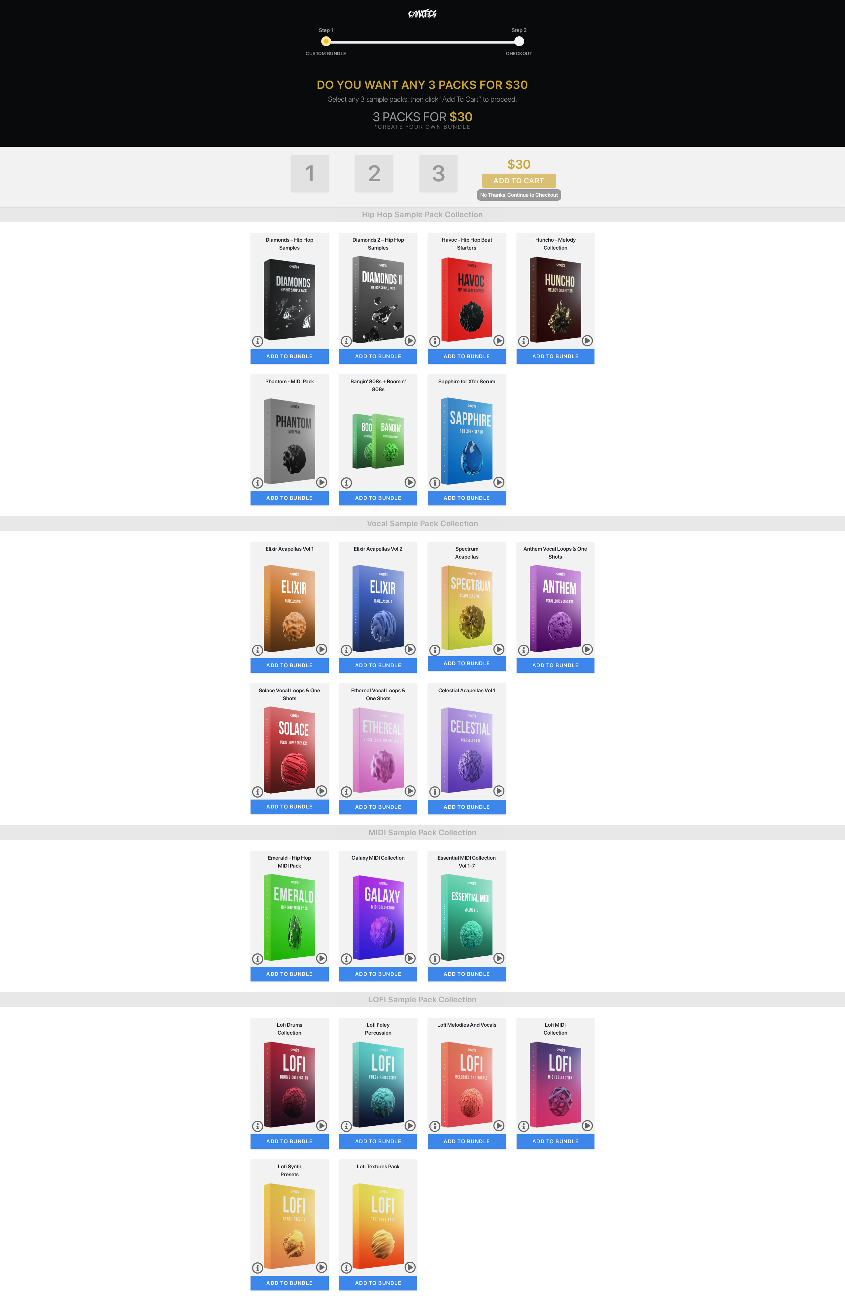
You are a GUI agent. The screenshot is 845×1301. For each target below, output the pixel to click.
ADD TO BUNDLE (289, 356)
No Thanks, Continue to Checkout (519, 195)
